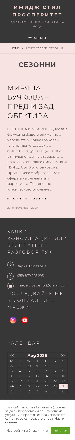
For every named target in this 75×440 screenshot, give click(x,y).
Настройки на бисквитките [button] (27, 431)
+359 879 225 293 (30, 276)
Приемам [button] (60, 430)
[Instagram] (13, 320)
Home (15, 48)
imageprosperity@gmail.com (42, 285)
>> (63, 355)
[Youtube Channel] (24, 320)
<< (11, 355)
